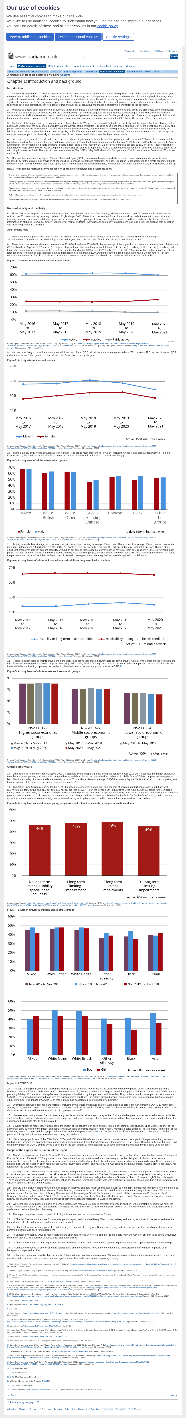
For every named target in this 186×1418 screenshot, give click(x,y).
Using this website (80, 1409)
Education (130, 66)
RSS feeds (159, 51)
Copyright (95, 1409)
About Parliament (84, 66)
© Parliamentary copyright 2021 (24, 1402)
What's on (56, 71)
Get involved (104, 66)
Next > (173, 1395)
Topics (156, 71)
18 (117, 1100)
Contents (65, 75)
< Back (12, 1395)
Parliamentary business (31, 66)
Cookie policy (121, 1409)
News (147, 71)
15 (139, 773)
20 (97, 1128)
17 (28, 1094)
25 (40, 1158)
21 (97, 1131)
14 (121, 666)
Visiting (118, 66)
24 (170, 1144)
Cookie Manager (134, 1409)
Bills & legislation (73, 71)
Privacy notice (107, 1409)
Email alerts (145, 51)
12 (145, 555)
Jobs (67, 1409)
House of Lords (40, 71)
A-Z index (11, 1409)
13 (90, 663)
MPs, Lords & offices (59, 66)
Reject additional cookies (78, 37)
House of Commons (19, 71)
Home (12, 66)
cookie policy (107, 26)
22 (81, 1134)
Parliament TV (134, 71)
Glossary (23, 1409)
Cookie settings (118, 37)
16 (77, 782)
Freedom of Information (52, 1409)
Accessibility (130, 51)
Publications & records (112, 71)
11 (159, 550)
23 (109, 1142)
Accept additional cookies (30, 37)
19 (57, 1121)
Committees (91, 71)
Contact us (173, 51)
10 (153, 547)
